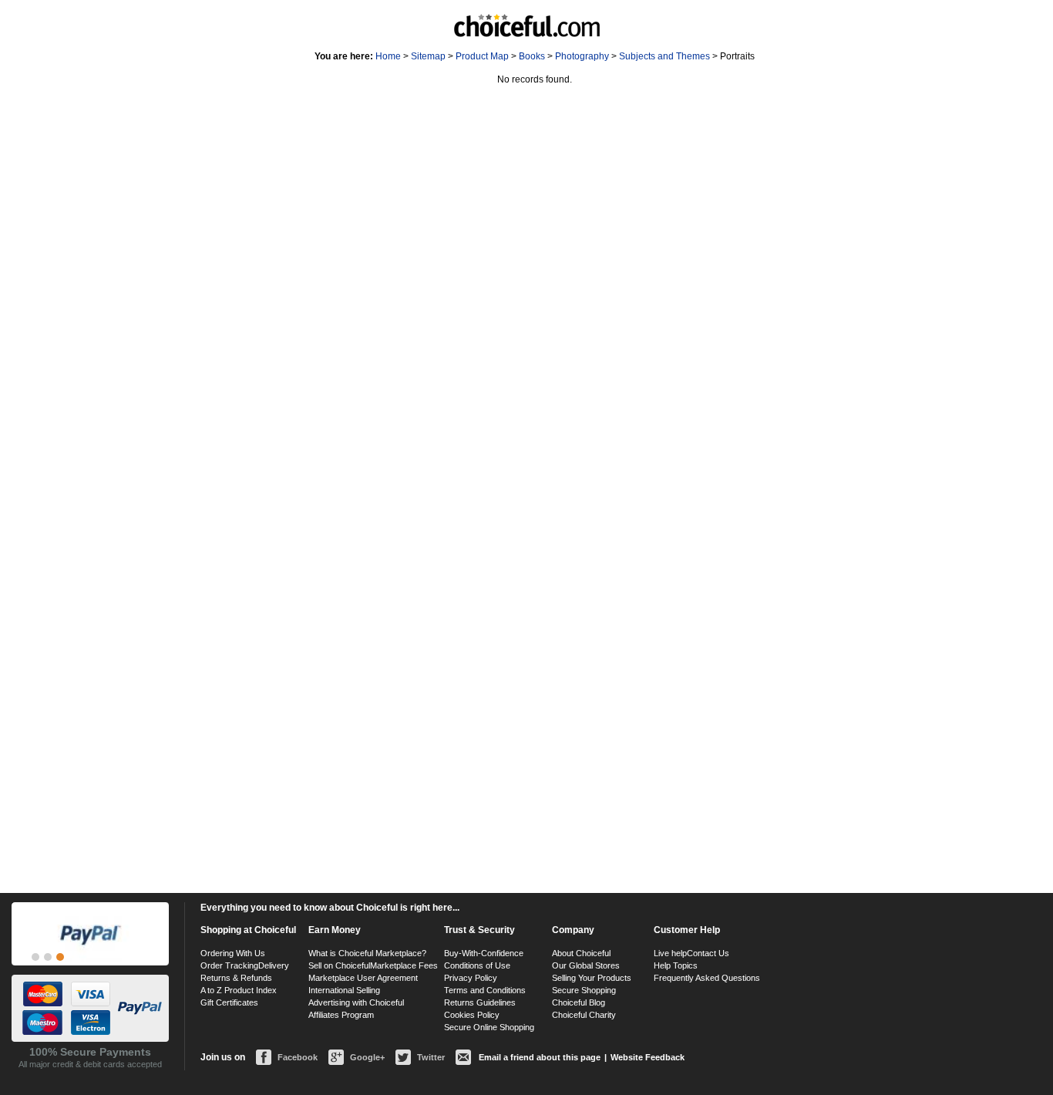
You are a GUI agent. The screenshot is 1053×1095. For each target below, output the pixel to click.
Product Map (482, 56)
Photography (582, 56)
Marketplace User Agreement (363, 977)
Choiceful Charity (584, 1014)
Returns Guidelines (480, 1002)
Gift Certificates (229, 1002)
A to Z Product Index (238, 990)
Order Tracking (229, 965)
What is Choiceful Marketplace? (367, 953)
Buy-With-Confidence (483, 953)
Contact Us (708, 953)
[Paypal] (60, 957)
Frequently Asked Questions (707, 977)
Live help (670, 953)
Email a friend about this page (540, 1057)
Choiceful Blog (578, 1002)
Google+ (367, 1057)
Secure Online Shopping (489, 1027)
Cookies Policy (472, 1014)
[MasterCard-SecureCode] (48, 957)
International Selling (344, 990)
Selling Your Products (591, 977)
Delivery (273, 965)
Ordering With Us (232, 953)
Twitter (431, 1057)
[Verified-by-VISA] (35, 957)
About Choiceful (581, 953)
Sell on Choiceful (339, 965)
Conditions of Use (477, 965)
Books (532, 56)
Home (388, 56)
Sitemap (428, 56)
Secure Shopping (584, 990)
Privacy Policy (470, 977)
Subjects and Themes (664, 56)
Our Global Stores (586, 965)
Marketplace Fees (404, 965)
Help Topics (676, 965)
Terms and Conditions (485, 990)
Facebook (298, 1057)
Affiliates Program (341, 1014)
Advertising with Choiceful (356, 1002)
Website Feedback (648, 1057)
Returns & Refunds (236, 977)
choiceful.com (527, 25)
